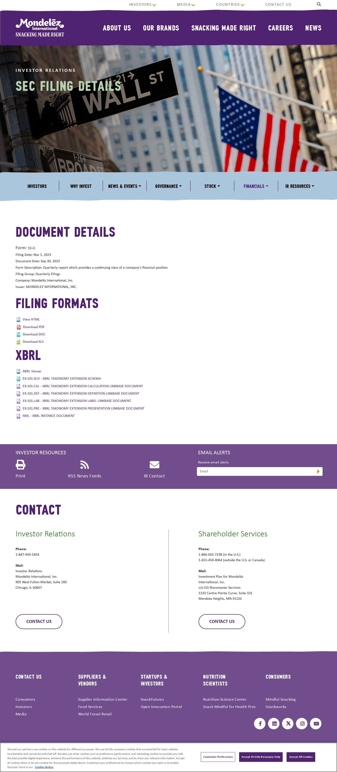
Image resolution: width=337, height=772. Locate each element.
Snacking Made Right (223, 27)
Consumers (25, 699)
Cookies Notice (44, 767)
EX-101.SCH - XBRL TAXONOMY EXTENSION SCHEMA (62, 379)
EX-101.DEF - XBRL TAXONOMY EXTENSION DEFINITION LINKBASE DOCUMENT (81, 394)
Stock (210, 186)
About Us (117, 27)
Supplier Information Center (102, 699)
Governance (166, 186)
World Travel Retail (95, 714)
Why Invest (81, 186)
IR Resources (297, 186)
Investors (140, 5)
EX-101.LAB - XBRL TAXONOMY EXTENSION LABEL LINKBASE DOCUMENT (77, 401)
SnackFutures (152, 699)
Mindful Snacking (281, 699)
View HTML (31, 319)
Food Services (90, 707)
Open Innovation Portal (161, 707)
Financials (254, 186)
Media (184, 5)
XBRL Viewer (32, 371)
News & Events (122, 186)
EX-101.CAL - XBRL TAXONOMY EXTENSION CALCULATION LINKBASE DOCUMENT (83, 386)
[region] (168, 757)
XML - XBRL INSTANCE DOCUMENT (49, 416)
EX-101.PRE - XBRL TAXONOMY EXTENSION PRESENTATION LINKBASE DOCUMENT (83, 408)
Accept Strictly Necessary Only (261, 756)
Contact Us (278, 5)
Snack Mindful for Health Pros (229, 707)
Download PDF (33, 327)
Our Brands (161, 27)
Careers (280, 27)
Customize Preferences (218, 756)
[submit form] (318, 472)
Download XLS (33, 342)
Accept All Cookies (300, 756)
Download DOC (34, 334)
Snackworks (276, 707)
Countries (228, 5)
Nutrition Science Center (224, 699)
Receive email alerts (213, 462)
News (313, 27)
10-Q (31, 248)
